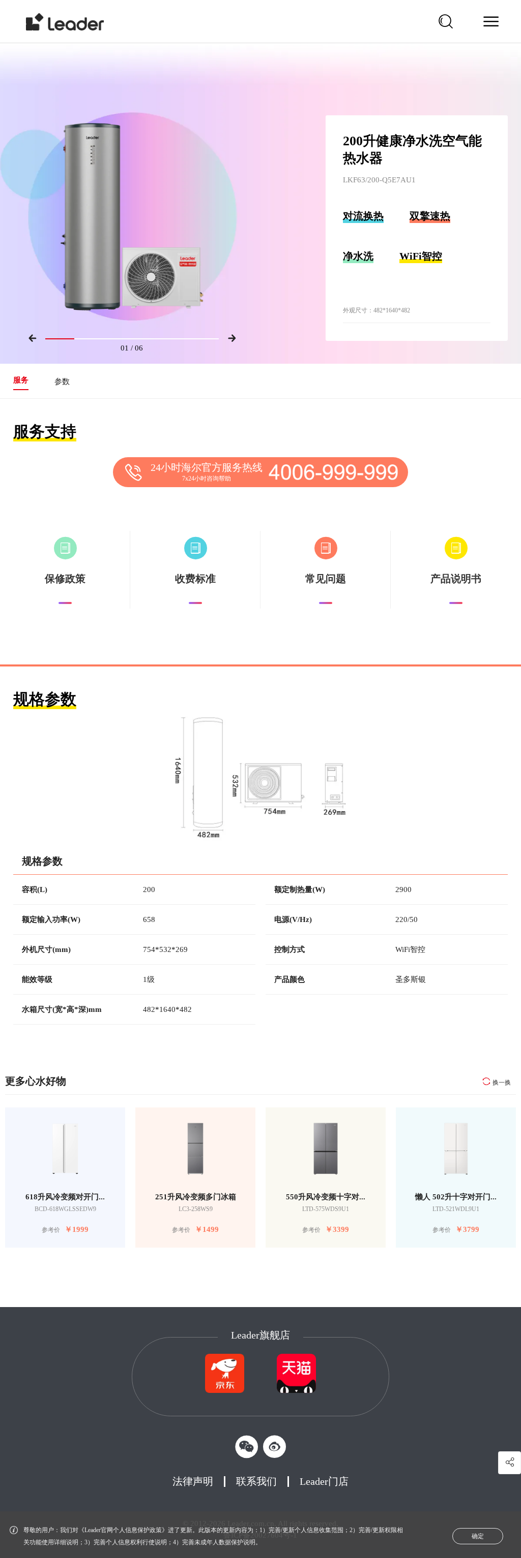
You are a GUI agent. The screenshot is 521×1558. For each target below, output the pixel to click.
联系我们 (256, 1481)
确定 (478, 1536)
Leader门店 (324, 1481)
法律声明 (192, 1481)
